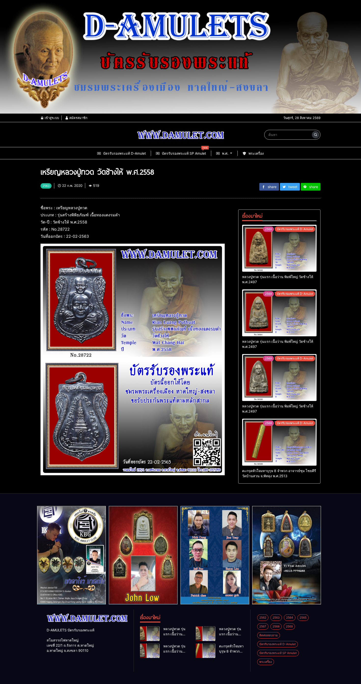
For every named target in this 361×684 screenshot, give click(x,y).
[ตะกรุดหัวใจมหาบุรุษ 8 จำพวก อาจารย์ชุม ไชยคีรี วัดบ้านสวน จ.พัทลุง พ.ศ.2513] (279, 442)
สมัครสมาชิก (77, 118)
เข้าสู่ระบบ (51, 118)
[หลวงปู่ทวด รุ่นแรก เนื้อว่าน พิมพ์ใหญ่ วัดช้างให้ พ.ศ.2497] (279, 248)
